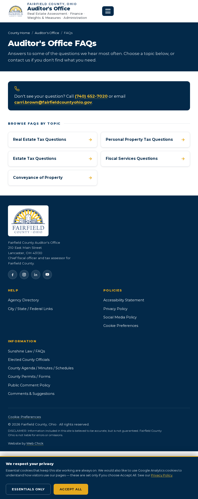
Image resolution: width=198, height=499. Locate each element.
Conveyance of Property (52, 179)
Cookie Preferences (120, 326)
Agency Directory (23, 300)
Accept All (71, 489)
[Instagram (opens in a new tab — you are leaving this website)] (24, 274)
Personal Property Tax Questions (145, 139)
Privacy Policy (115, 309)
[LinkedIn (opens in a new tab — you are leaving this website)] (35, 274)
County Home (19, 33)
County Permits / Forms (29, 376)
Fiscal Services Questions (145, 158)
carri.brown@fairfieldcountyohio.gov (53, 102)
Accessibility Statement (123, 300)
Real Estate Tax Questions (52, 139)
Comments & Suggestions (31, 393)
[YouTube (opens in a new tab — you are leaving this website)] (47, 274)
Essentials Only (28, 489)
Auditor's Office (47, 33)
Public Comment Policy (47, 385)
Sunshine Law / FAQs (26, 351)
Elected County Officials (29, 359)
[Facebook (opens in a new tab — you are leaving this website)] (12, 274)
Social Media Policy (120, 317)
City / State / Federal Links (30, 309)
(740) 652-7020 (91, 96)
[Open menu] (108, 11)
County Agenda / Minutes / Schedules (40, 368)
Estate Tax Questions (52, 158)
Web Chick (34, 443)
